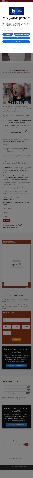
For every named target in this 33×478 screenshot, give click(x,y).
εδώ (22, 188)
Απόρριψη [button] (8, 34)
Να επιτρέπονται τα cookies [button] (22, 34)
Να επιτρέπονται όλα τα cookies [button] (16, 38)
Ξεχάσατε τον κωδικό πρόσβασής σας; (14, 224)
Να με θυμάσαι (8, 216)
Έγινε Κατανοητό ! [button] (16, 41)
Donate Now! (16, 339)
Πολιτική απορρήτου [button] (8, 30)
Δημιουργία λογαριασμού (11, 227)
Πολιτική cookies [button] (7, 28)
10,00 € (26, 327)
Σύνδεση (6, 220)
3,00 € (6, 327)
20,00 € (7, 333)
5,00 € (16, 327)
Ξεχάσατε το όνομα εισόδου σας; (12, 225)
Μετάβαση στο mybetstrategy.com (16, 365)
